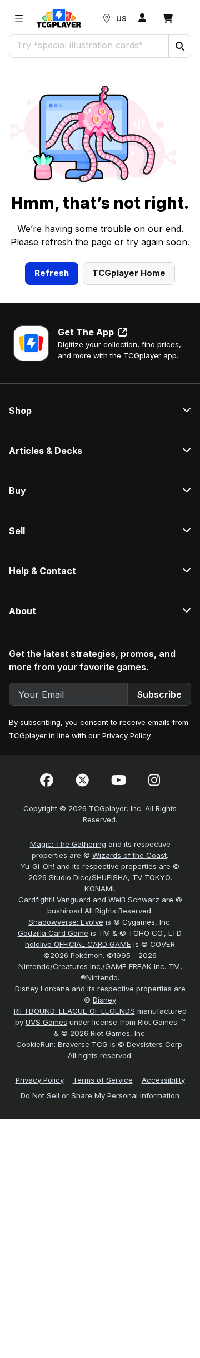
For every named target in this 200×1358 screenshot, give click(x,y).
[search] (89, 45)
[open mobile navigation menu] (19, 18)
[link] (59, 18)
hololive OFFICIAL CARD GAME (78, 944)
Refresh (51, 273)
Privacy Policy (126, 735)
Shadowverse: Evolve (65, 921)
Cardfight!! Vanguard (54, 899)
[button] (179, 46)
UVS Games (46, 1022)
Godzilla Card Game (53, 933)
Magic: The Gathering (68, 844)
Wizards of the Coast (129, 855)
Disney (104, 999)
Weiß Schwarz (133, 899)
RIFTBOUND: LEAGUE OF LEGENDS (74, 1010)
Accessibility (163, 1079)
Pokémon (87, 955)
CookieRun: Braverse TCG (62, 1044)
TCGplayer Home (129, 273)
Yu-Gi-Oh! (37, 866)
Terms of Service (103, 1079)
